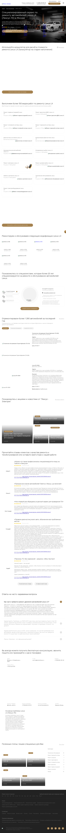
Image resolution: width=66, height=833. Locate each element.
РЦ (37, 796)
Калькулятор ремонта (54, 3)
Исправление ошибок (31, 802)
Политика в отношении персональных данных (29, 822)
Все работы (61, 318)
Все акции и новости (59, 399)
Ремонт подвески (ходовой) (56, 767)
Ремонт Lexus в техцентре (8, 794)
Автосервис (55, 813)
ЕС (2, 796)
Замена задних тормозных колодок (25, 804)
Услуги (3, 800)
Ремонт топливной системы (56, 762)
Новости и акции (11, 813)
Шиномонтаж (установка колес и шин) (46, 802)
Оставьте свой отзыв (41, 583)
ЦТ (27, 796)
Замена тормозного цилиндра (42, 804)
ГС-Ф (16, 796)
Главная (4, 813)
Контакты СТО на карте (45, 813)
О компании (5, 811)
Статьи (30, 813)
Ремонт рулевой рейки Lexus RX (9, 806)
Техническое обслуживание (16, 328)
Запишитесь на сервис (41, 4)
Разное (56, 771)
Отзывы (26, 813)
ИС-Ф (33, 796)
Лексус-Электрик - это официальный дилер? (17, 639)
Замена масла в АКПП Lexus (9, 804)
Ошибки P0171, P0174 (28, 328)
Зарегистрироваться (52, 1)
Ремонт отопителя (56, 769)
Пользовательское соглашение (9, 822)
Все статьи (61, 744)
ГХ (19, 796)
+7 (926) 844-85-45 (41, 3)
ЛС (10, 796)
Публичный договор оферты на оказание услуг (13, 820)
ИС (30, 796)
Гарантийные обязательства (32, 820)
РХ (8, 796)
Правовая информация (7, 818)
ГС (5, 796)
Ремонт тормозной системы (56, 755)
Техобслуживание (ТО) (19, 802)
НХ (13, 796)
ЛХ (22, 796)
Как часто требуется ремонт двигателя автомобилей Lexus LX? (26, 602)
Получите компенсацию (17, 92)
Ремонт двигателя (56, 764)
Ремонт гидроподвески (56, 760)
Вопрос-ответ (19, 813)
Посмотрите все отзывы (25, 583)
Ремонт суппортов (56, 757)
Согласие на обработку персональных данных (51, 820)
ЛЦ (25, 796)
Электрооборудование (7, 802)
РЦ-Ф (40, 796)
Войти (59, 1)
